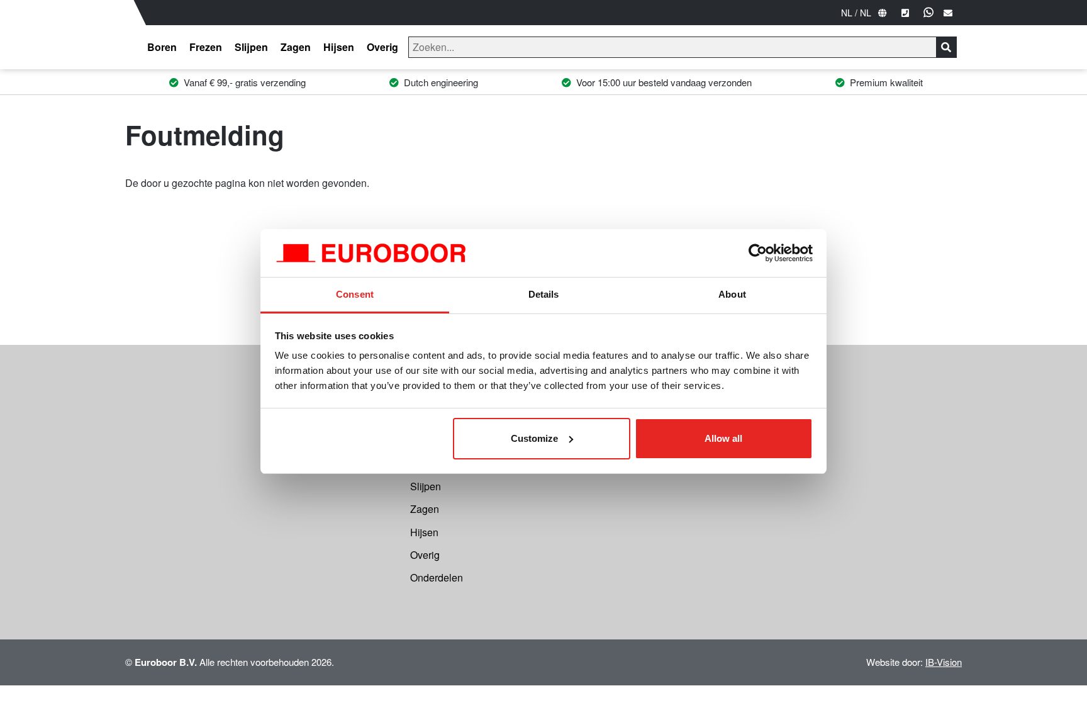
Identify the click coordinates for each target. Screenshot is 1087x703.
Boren (162, 47)
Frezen (205, 47)
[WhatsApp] (928, 12)
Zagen (296, 47)
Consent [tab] (355, 294)
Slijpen (251, 47)
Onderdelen (436, 577)
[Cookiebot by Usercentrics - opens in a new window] (758, 253)
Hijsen (338, 47)
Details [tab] (543, 294)
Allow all (723, 438)
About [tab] (732, 294)
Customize (534, 438)
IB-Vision (943, 661)
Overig (382, 47)
